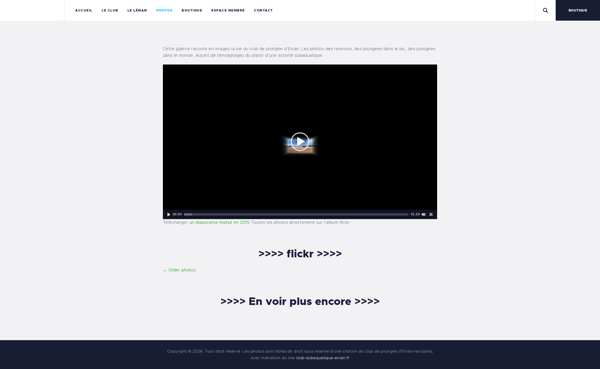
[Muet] (423, 214)
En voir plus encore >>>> (314, 301)
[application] (300, 142)
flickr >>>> (314, 254)
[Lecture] (169, 214)
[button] (300, 141)
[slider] (296, 214)
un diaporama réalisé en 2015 (219, 222)
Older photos (179, 270)
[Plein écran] (431, 214)
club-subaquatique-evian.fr (322, 357)
